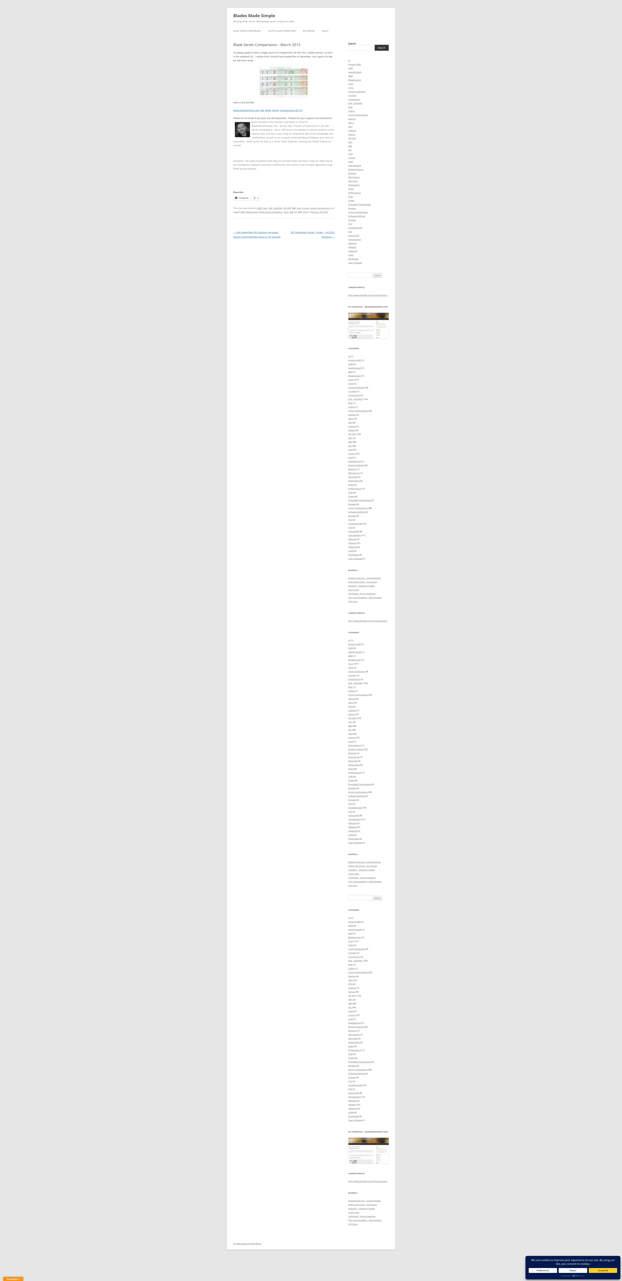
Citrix (350, 87)
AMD (259, 208)
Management (354, 165)
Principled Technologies (359, 204)
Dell (291, 212)
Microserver (354, 177)
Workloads (353, 258)
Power (351, 200)
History (351, 134)
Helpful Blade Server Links (282, 31)
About (325, 31)
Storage (352, 220)
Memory (352, 173)
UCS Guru (352, 601)
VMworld (352, 251)
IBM (294, 208)
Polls (350, 196)
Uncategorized (355, 227)
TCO (350, 223)
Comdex (352, 95)
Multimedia (309, 31)
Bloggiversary (354, 79)
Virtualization (354, 239)
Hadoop (352, 130)
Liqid (350, 161)
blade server (252, 212)
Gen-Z (351, 122)
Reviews (352, 208)
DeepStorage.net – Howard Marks (364, 578)
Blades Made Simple (254, 15)
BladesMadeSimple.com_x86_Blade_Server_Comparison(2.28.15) (267, 110)
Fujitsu (351, 111)
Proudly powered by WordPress (247, 1243)
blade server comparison (271, 212)
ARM (350, 76)
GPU (350, 126)
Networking (354, 185)
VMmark (352, 243)
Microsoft (352, 181)
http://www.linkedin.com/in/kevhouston (367, 295)
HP (295, 212)
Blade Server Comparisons (247, 31)
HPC (350, 142)
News (351, 188)
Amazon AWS (354, 64)
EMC (350, 107)
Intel (299, 208)
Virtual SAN (353, 235)
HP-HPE (287, 208)
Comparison (354, 99)
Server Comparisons (320, 208)
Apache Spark (354, 72)
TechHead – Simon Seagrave (361, 593)
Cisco (265, 208)
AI (349, 60)
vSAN (350, 255)
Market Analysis (355, 169)
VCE (350, 231)
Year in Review (355, 262)
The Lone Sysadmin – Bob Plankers (365, 597)
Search (352, 43)
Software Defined (356, 216)
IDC (350, 149)
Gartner (352, 118)
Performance (354, 192)
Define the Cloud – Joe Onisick (362, 582)
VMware (352, 247)
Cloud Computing (356, 91)
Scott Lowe (353, 589)
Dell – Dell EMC (355, 103)
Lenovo (305, 208)
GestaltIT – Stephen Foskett (361, 585)
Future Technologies (358, 114)
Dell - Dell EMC (275, 208)
